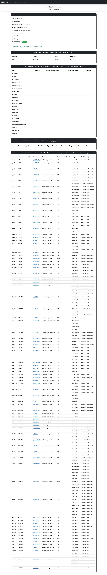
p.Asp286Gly (36, 383)
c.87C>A (35, 368)
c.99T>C (35, 240)
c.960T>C (35, 243)
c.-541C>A (36, 371)
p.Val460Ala (36, 464)
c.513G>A (36, 169)
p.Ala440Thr (36, 338)
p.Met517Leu (37, 458)
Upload (17, 2)
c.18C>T (35, 401)
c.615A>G (36, 568)
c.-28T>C (35, 297)
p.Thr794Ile (36, 273)
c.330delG (36, 237)
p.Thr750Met (36, 377)
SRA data (22, 2)
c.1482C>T (36, 187)
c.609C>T (35, 365)
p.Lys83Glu (36, 499)
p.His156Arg (36, 160)
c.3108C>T (36, 520)
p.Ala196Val (36, 410)
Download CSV (17, 46)
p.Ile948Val (36, 267)
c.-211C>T (36, 559)
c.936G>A (36, 285)
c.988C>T (35, 523)
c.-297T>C (36, 395)
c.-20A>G (35, 255)
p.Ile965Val (36, 261)
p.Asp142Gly (36, 440)
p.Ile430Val (36, 210)
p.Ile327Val (36, 535)
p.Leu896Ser (36, 374)
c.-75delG (36, 550)
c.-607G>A (36, 282)
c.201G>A (36, 452)
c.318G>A (36, 446)
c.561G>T (35, 434)
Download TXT (27, 46)
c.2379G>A (36, 228)
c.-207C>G (36, 318)
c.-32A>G (35, 309)
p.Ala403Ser (36, 181)
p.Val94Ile (36, 425)
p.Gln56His (36, 419)
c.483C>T (35, 541)
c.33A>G (35, 347)
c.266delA (36, 422)
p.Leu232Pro (36, 341)
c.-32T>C (35, 416)
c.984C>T (35, 204)
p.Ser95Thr (36, 198)
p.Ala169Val (36, 258)
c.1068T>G (36, 175)
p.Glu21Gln (36, 192)
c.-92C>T (35, 413)
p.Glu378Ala (36, 532)
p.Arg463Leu (36, 362)
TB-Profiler (4, 2)
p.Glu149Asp (36, 544)
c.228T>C (35, 547)
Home (11, 2)
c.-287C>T (36, 163)
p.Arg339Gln (36, 404)
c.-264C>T (36, 380)
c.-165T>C (36, 279)
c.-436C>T (36, 332)
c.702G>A (36, 538)
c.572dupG (36, 481)
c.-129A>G (36, 389)
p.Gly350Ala (36, 526)
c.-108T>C (36, 252)
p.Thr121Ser (36, 234)
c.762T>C (35, 344)
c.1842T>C (36, 216)
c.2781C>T (36, 517)
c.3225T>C (36, 264)
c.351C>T (35, 529)
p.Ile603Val (36, 350)
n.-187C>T (36, 321)
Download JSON (37, 46)
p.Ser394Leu (36, 428)
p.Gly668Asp (36, 222)
